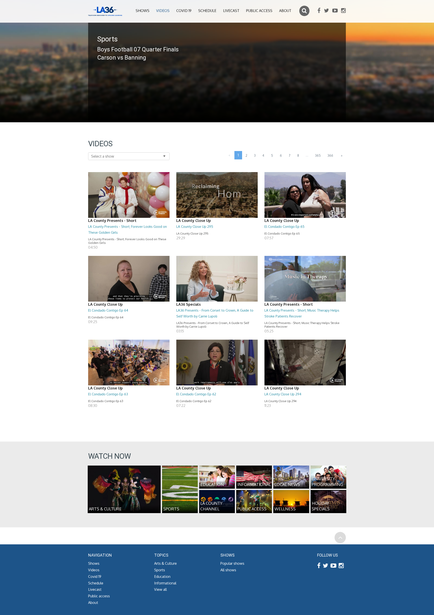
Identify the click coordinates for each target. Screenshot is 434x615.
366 (330, 155)
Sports (159, 570)
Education (162, 576)
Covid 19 (183, 10)
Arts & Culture (165, 563)
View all (160, 589)
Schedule (207, 10)
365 (318, 155)
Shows (142, 10)
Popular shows (232, 563)
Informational (165, 583)
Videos (163, 10)
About (285, 10)
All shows (228, 570)
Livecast (231, 10)
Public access (259, 10)
